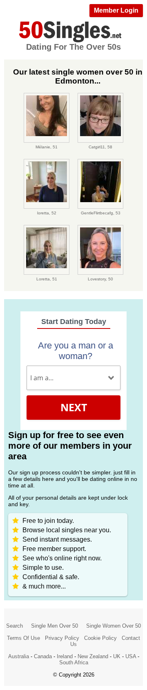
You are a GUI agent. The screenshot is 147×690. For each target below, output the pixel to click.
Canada (43, 656)
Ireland (65, 656)
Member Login (116, 10)
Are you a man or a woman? (75, 350)
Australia (18, 656)
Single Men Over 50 (54, 626)
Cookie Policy (100, 638)
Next (73, 407)
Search (14, 626)
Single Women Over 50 (113, 626)
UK (116, 656)
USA (130, 656)
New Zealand (93, 656)
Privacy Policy (62, 638)
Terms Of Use (23, 638)
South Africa (73, 662)
